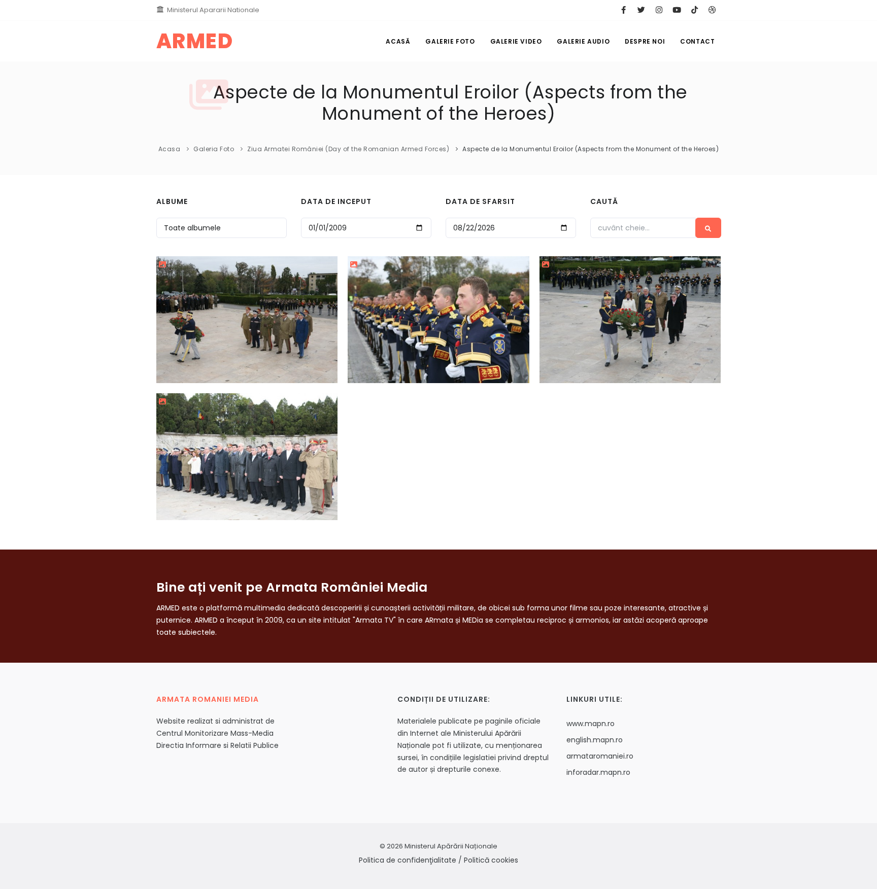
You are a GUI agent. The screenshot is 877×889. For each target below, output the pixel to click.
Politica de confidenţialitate (407, 860)
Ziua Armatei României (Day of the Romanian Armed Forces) (348, 149)
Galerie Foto (450, 41)
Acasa (169, 149)
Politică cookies (491, 860)
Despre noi (645, 41)
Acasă (398, 41)
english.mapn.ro (594, 740)
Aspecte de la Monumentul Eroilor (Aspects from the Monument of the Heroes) (590, 149)
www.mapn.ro (590, 724)
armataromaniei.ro (599, 756)
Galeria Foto (213, 149)
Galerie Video (516, 41)
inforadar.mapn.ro (598, 772)
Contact (697, 41)
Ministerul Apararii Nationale (213, 10)
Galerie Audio (583, 41)
